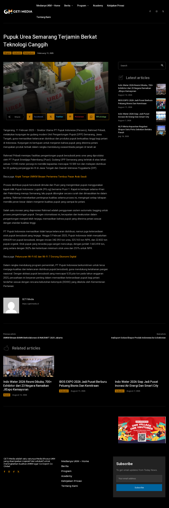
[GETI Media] (11, 305)
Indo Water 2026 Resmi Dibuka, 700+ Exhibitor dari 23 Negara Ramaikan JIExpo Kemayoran (135, 88)
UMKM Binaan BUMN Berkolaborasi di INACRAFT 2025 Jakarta (33, 337)
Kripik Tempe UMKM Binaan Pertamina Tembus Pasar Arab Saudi (50, 176)
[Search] (162, 65)
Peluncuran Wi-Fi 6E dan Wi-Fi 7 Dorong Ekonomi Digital (45, 256)
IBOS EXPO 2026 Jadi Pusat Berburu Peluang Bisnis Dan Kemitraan (135, 102)
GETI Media (28, 299)
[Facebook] (150, 11)
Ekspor (7, 53)
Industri (17, 53)
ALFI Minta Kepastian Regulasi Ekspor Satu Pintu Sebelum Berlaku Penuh (135, 129)
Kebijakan (29, 53)
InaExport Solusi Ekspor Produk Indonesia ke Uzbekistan (138, 337)
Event (6, 395)
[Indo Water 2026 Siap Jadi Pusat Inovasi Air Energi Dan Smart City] (161, 116)
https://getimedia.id (30, 303)
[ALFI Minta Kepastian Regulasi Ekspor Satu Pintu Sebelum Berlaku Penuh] (161, 130)
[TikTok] (13, 471)
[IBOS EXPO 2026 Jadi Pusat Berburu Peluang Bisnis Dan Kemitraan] (161, 103)
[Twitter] (163, 11)
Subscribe (139, 487)
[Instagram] (156, 11)
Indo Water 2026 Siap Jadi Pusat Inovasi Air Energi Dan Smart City (133, 115)
